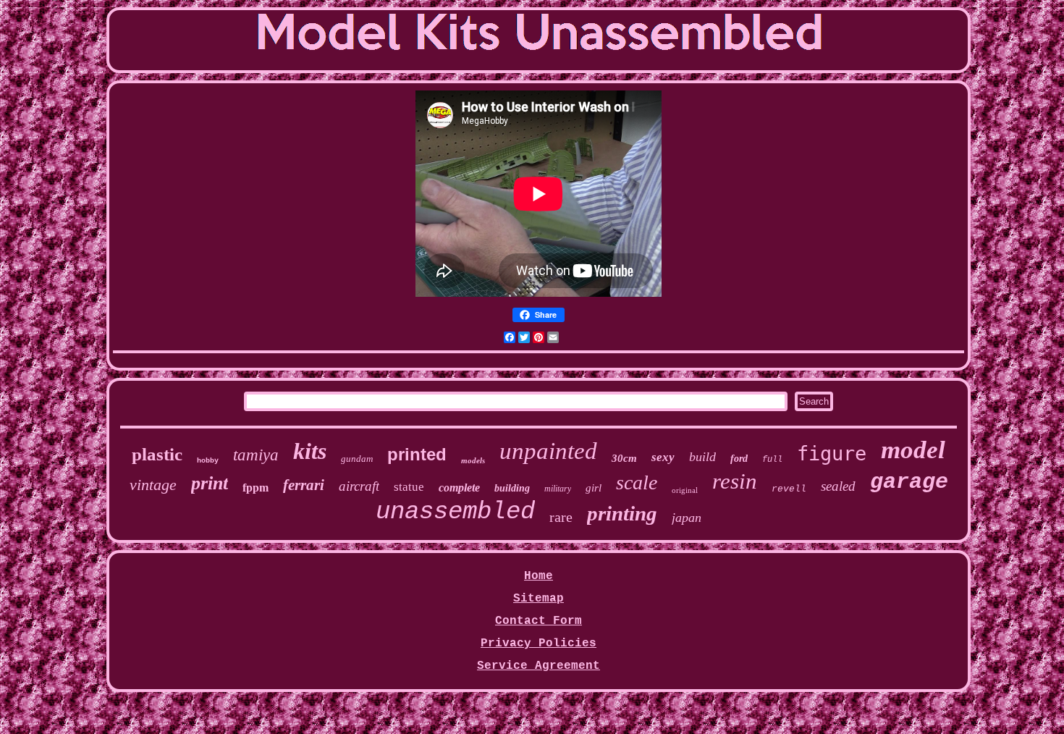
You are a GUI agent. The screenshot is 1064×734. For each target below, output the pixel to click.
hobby (208, 461)
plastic (157, 454)
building (512, 488)
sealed (838, 486)
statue (409, 487)
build (702, 457)
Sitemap (538, 598)
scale (636, 482)
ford (739, 458)
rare (561, 517)
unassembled (455, 512)
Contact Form (538, 621)
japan (686, 517)
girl (593, 488)
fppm (255, 487)
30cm (624, 458)
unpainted (548, 451)
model (913, 450)
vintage (153, 485)
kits (309, 451)
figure (831, 453)
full (772, 460)
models (473, 460)
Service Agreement (538, 665)
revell (789, 489)
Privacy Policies (538, 643)
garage (909, 482)
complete (459, 487)
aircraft (359, 486)
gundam (357, 458)
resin (734, 481)
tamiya (256, 455)
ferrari (303, 485)
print (209, 483)
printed (417, 454)
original (685, 490)
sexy (663, 457)
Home (538, 576)
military (557, 489)
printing (622, 513)
